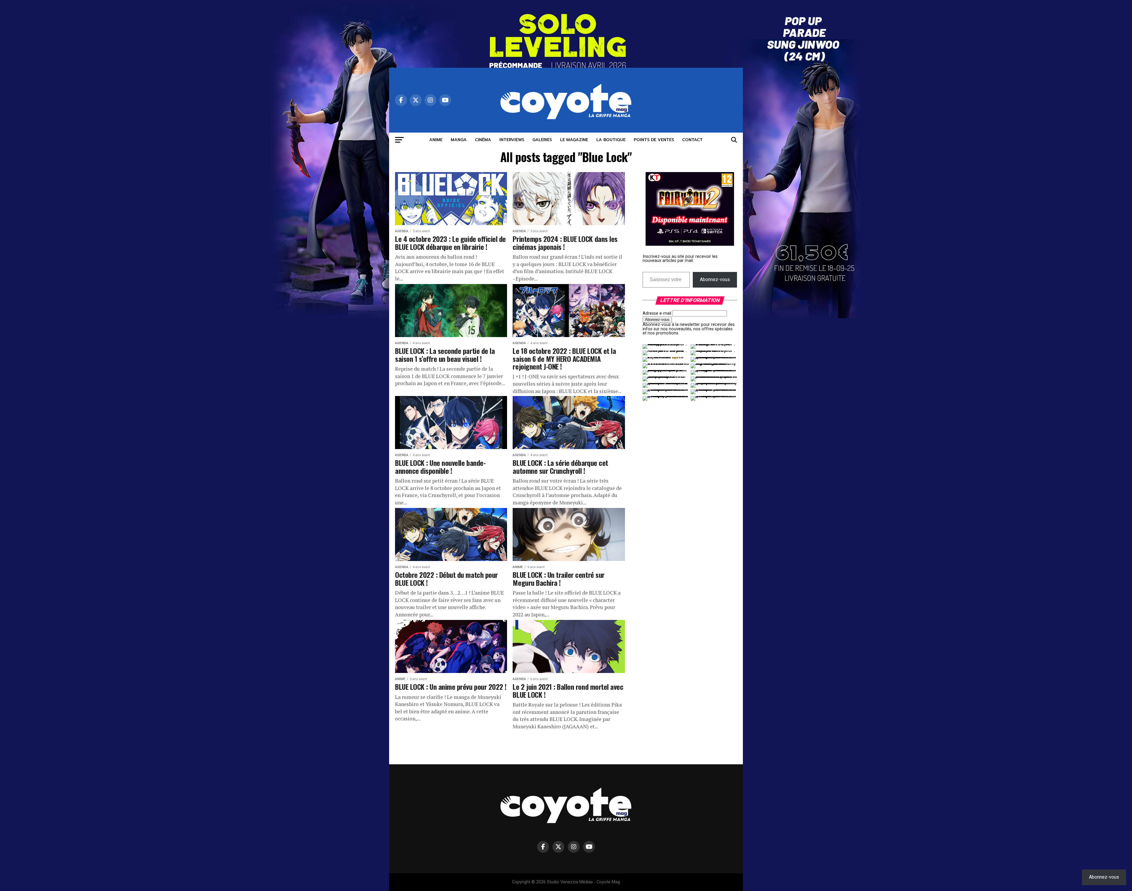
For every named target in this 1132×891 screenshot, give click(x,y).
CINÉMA (483, 140)
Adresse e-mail (657, 313)
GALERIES (542, 140)
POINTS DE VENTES (654, 140)
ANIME (435, 140)
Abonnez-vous (715, 279)
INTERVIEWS (511, 140)
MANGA (459, 140)
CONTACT (692, 140)
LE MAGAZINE (574, 140)
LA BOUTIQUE (611, 140)
